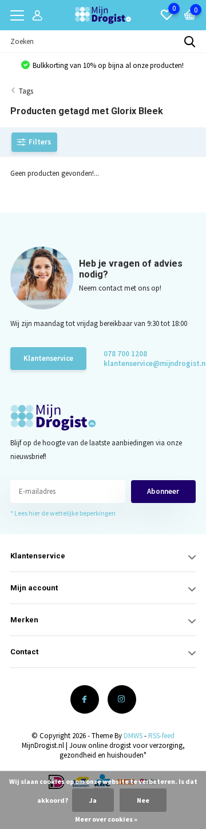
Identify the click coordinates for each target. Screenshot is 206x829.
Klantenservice (48, 358)
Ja (93, 800)
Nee (143, 800)
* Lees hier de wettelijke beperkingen (63, 513)
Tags (26, 91)
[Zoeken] (190, 41)
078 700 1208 (125, 354)
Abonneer (163, 491)
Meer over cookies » (106, 819)
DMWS (133, 736)
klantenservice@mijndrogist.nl (144, 363)
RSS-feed (161, 736)
